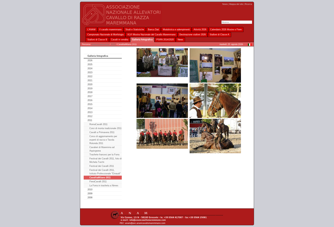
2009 (90, 193)
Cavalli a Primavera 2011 (101, 132)
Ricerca (248, 4)
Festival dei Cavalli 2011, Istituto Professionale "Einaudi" (105, 172)
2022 (90, 76)
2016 (90, 100)
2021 (90, 80)
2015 (90, 104)
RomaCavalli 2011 (98, 124)
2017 (90, 96)
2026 (90, 60)
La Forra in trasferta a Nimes (103, 185)
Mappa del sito (236, 4)
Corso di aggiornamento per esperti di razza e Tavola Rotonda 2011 (103, 140)
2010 (90, 189)
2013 (90, 112)
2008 (90, 197)
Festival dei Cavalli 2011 (101, 166)
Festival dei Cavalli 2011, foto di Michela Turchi (105, 160)
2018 (90, 92)
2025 (90, 64)
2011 (113, 44)
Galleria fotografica (100, 44)
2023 (90, 72)
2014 (90, 108)
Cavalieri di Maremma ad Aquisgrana (101, 149)
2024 (90, 68)
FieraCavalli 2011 (98, 181)
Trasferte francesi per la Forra (104, 154)
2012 (90, 116)
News (225, 4)
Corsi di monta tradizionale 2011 (105, 128)
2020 (90, 84)
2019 (90, 88)
